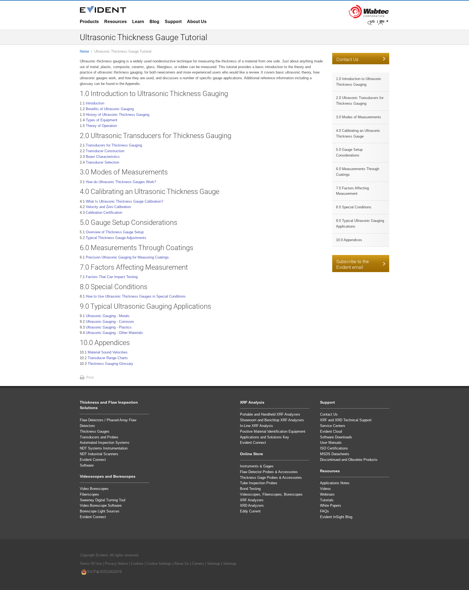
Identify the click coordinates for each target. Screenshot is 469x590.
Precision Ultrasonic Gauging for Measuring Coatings (127, 257)
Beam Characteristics (103, 157)
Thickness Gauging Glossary (110, 364)
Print (90, 377)
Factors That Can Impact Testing (112, 277)
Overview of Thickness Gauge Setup (115, 232)
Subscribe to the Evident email (352, 264)
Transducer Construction (105, 151)
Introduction (95, 103)
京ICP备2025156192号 (104, 572)
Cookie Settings (159, 564)
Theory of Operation (101, 126)
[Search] (370, 23)
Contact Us (347, 59)
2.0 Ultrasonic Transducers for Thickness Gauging (360, 101)
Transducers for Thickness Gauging (114, 145)
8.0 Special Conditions (353, 207)
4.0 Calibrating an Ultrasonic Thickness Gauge (358, 133)
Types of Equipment (101, 120)
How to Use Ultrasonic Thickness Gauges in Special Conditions (136, 296)
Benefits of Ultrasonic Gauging (110, 109)
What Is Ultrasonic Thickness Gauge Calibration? (124, 201)
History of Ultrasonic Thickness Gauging (117, 115)
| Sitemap (213, 564)
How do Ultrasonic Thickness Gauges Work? (121, 182)
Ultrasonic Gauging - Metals (107, 316)
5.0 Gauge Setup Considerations (349, 152)
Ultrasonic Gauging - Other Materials (114, 333)
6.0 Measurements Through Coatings (357, 172)
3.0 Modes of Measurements (358, 117)
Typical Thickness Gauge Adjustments (116, 238)
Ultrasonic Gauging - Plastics (109, 327)
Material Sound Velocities (108, 352)
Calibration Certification (104, 213)
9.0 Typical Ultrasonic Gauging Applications (360, 223)
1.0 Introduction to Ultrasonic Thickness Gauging (358, 82)
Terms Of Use (91, 564)
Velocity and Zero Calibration (108, 207)
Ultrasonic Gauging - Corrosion (110, 322)
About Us (181, 564)
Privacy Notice (116, 564)
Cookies (138, 564)
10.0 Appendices (349, 240)
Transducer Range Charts (108, 358)
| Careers (197, 564)
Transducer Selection (102, 162)
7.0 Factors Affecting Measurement (352, 191)
